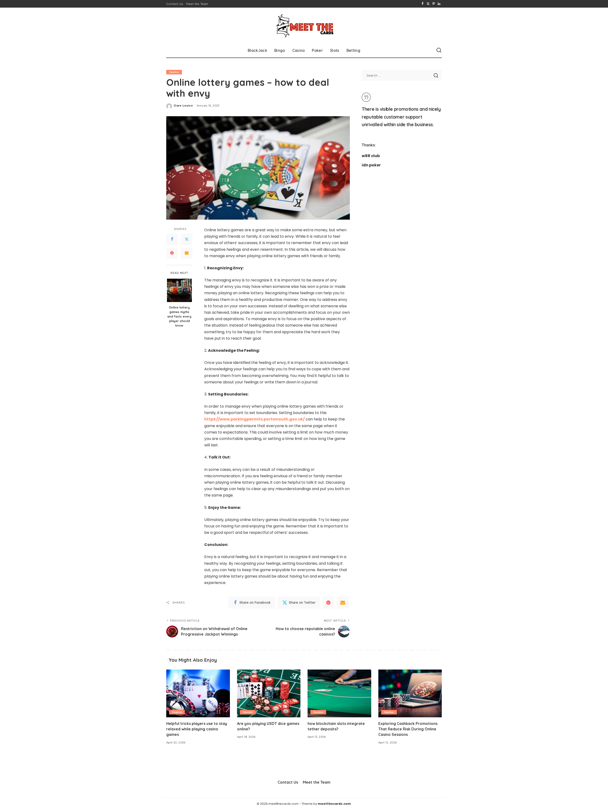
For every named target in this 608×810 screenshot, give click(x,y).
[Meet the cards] (304, 25)
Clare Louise (183, 105)
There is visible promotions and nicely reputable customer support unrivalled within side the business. (401, 116)
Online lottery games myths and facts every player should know (179, 316)
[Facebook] (422, 4)
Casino (174, 72)
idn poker (371, 165)
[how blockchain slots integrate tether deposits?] (339, 693)
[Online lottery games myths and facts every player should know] (179, 290)
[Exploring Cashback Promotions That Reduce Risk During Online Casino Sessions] (410, 693)
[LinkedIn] (439, 4)
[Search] (439, 50)
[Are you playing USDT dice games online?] (269, 693)
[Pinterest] (433, 4)
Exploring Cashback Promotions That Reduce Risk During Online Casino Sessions (407, 729)
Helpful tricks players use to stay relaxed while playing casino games (196, 729)
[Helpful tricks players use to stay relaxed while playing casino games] (198, 693)
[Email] (186, 253)
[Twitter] (428, 4)
